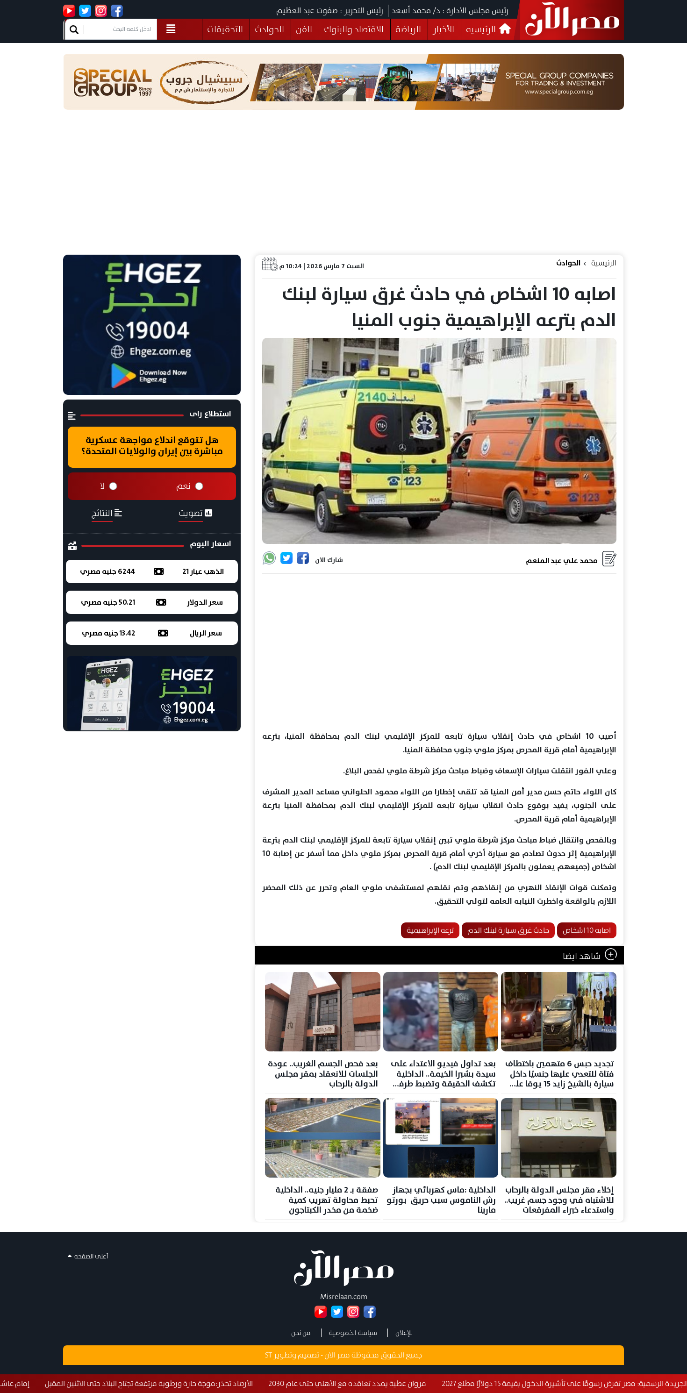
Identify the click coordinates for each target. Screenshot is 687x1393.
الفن (304, 29)
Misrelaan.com (343, 1296)
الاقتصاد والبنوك (354, 29)
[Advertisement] (343, 184)
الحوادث (269, 29)
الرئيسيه (482, 29)
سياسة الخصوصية (353, 1333)
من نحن (301, 1333)
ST (268, 1355)
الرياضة (408, 29)
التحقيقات (225, 29)
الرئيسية (603, 263)
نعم (183, 486)
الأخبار (443, 29)
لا (102, 486)
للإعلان (404, 1333)
